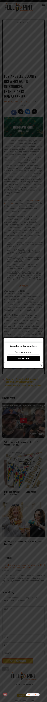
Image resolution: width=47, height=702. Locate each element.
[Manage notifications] (5, 694)
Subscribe (23, 358)
